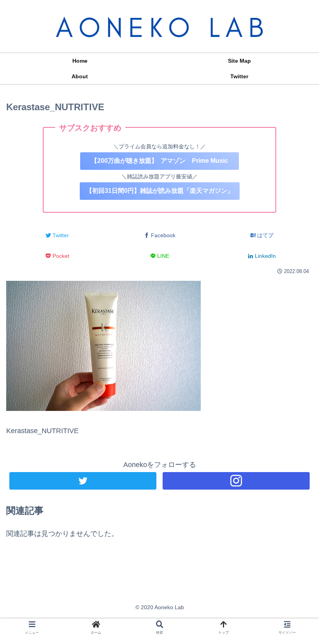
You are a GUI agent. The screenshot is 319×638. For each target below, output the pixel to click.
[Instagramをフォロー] (236, 481)
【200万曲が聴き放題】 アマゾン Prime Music (159, 160)
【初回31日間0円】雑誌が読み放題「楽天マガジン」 (159, 190)
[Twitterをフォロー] (82, 481)
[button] (295, 617)
